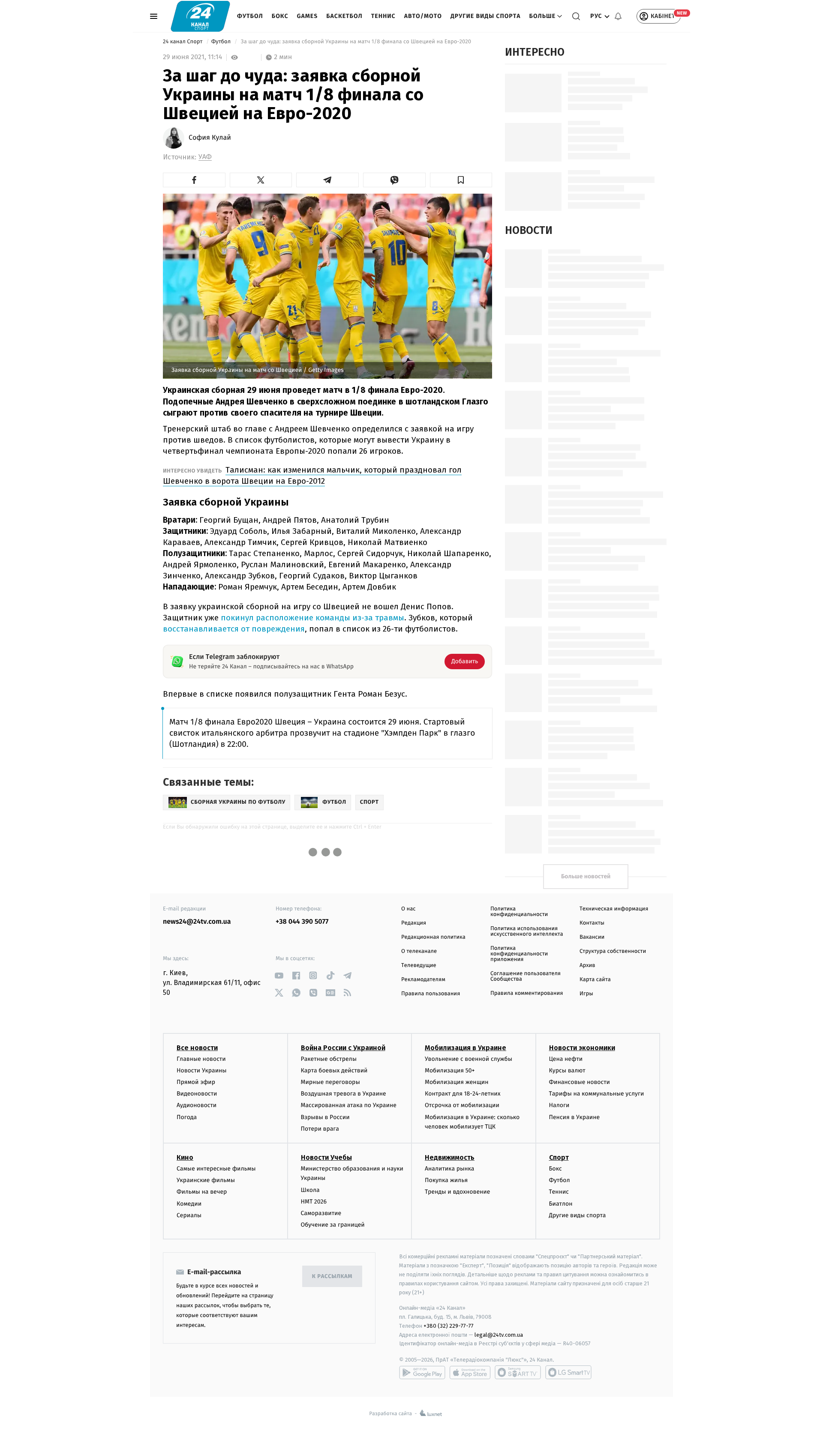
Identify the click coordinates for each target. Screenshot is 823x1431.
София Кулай (210, 138)
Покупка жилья (446, 1180)
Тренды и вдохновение (457, 1191)
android (422, 1372)
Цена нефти (566, 1059)
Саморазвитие (321, 1213)
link (278, 975)
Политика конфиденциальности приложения (519, 954)
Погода (187, 1117)
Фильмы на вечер (202, 1191)
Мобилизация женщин (457, 1082)
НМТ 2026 (314, 1201)
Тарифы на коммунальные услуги (596, 1093)
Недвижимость (450, 1157)
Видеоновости (197, 1093)
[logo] (200, 16)
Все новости (197, 1048)
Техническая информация (614, 909)
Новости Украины (202, 1070)
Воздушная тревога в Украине (343, 1093)
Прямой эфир (196, 1082)
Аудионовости (196, 1105)
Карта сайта (595, 979)
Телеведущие (418, 965)
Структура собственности (613, 951)
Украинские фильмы (206, 1180)
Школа (310, 1190)
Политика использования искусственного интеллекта (526, 931)
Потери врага (320, 1128)
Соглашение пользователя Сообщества (525, 976)
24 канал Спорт (183, 42)
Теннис (383, 16)
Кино (185, 1157)
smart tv (518, 1372)
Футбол (250, 16)
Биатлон (561, 1203)
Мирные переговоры (330, 1082)
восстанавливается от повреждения (234, 629)
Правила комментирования (526, 993)
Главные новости (201, 1059)
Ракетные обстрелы (329, 1059)
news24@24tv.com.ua (197, 922)
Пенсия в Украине (574, 1117)
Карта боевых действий (334, 1070)
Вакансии (592, 937)
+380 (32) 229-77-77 (449, 1326)
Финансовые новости (579, 1082)
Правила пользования (430, 994)
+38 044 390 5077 (302, 922)
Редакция (413, 923)
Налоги (559, 1105)
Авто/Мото (423, 16)
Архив (587, 965)
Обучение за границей (333, 1224)
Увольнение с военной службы (468, 1059)
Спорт (559, 1157)
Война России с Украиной (343, 1048)
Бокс (280, 16)
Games (307, 16)
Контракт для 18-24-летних (463, 1093)
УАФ (205, 157)
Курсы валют (567, 1070)
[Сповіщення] (618, 16)
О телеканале (419, 951)
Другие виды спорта (486, 16)
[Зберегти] (461, 180)
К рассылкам (332, 1276)
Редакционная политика (433, 937)
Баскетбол (344, 16)
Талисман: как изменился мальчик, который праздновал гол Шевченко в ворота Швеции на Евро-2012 (312, 475)
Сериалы (189, 1215)
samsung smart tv (568, 1372)
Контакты (592, 923)
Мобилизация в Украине (465, 1048)
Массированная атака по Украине (348, 1105)
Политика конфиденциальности (519, 911)
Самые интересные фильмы (216, 1168)
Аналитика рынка (450, 1168)
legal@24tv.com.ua (499, 1335)
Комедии (189, 1203)
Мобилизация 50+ (450, 1070)
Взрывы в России (325, 1117)
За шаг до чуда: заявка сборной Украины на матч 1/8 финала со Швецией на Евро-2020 (355, 42)
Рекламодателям (423, 979)
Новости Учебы (326, 1157)
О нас (408, 909)
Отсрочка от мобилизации (462, 1105)
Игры (586, 994)
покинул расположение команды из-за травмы (312, 618)
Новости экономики (582, 1048)
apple (470, 1372)
